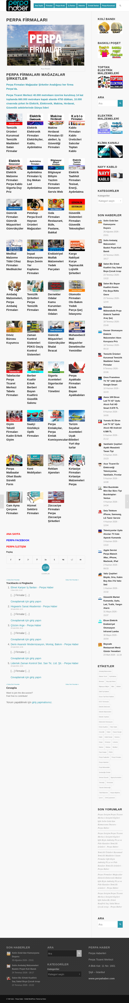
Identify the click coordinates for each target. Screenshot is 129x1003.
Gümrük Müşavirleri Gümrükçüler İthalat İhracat (56, 342)
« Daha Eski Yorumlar (13, 580)
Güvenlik (101, 732)
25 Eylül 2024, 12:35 (17, 647)
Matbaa (108, 747)
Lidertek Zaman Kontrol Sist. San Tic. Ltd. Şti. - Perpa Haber (44, 663)
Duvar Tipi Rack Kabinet (106, 696)
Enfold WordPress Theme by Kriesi (35, 999)
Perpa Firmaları (116, 757)
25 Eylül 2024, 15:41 (17, 628)
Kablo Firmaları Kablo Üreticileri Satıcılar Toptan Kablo (75, 139)
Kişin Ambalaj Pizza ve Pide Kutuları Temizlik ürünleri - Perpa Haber (110, 843)
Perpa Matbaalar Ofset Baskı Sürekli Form (13, 476)
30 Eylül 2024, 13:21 (17, 609)
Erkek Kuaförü (103, 727)
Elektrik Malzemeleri (105, 712)
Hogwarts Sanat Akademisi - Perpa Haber (34, 606)
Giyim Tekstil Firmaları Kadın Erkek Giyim (14, 432)
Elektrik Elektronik (104, 706)
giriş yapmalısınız (42, 702)
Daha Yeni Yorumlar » (72, 580)
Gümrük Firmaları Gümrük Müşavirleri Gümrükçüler (14, 220)
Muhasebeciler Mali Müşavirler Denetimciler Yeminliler (78, 342)
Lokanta (115, 742)
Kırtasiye (107, 742)
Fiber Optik (113, 727)
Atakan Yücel (103, 676)
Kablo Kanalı (108, 737)
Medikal (115, 747)
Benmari (101, 681)
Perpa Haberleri (103, 762)
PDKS (110, 752)
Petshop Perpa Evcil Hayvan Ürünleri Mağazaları (34, 220)
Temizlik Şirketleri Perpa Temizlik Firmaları (33, 302)
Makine (101, 747)
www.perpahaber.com (102, 978)
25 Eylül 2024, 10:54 (17, 666)
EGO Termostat (104, 701)
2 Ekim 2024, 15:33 (16, 590)
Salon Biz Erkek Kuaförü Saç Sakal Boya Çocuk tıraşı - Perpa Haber (110, 903)
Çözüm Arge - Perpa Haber (26, 625)
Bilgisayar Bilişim (104, 686)
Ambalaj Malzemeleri (105, 671)
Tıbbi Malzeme (103, 792)
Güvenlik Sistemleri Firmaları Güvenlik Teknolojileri (77, 220)
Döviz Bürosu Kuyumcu (12, 338)
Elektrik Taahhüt (104, 717)
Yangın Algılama (115, 792)
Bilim (112, 686)
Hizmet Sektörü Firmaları (33, 509)
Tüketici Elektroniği (104, 787)
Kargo (101, 742)
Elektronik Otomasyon (105, 722)
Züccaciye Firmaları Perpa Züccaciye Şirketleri (54, 513)
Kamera (117, 737)
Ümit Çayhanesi (110, 797)
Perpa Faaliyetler (104, 757)
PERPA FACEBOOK (17, 540)
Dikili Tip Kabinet (104, 691)
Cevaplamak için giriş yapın (26, 601)
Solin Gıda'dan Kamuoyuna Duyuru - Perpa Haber (107, 824)
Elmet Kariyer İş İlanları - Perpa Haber (32, 587)
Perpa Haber (19, 999)
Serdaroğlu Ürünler (104, 772)
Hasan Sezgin (117, 732)
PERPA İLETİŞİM (16, 546)
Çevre (101, 797)
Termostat (110, 782)
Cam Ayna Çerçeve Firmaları (13, 509)
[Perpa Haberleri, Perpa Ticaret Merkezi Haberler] (2, 501)
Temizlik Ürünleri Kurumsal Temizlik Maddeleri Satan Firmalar (12, 139)
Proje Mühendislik (104, 767)
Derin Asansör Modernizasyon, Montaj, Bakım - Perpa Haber (45, 644)
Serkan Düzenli (103, 777)
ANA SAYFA (13, 534)
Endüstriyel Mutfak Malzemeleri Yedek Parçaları (56, 261)
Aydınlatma (112, 676)
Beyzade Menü (111, 681)
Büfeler (119, 686)
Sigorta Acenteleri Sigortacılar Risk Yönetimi (55, 383)
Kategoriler (104, 195)
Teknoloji (101, 782)
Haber (108, 732)
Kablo (100, 737)
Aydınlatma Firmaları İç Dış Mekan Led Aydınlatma (34, 180)
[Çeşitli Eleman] (127, 501)
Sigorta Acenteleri (116, 777)
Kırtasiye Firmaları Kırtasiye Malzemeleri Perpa (76, 476)
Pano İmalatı (102, 752)
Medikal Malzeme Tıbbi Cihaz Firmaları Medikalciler (14, 261)
